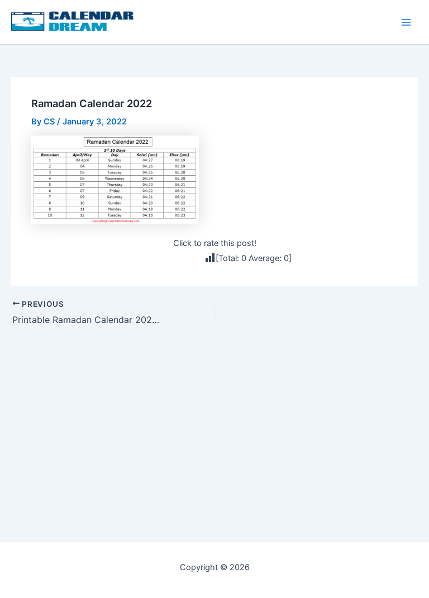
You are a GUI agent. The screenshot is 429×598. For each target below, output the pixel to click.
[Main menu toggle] (406, 22)
